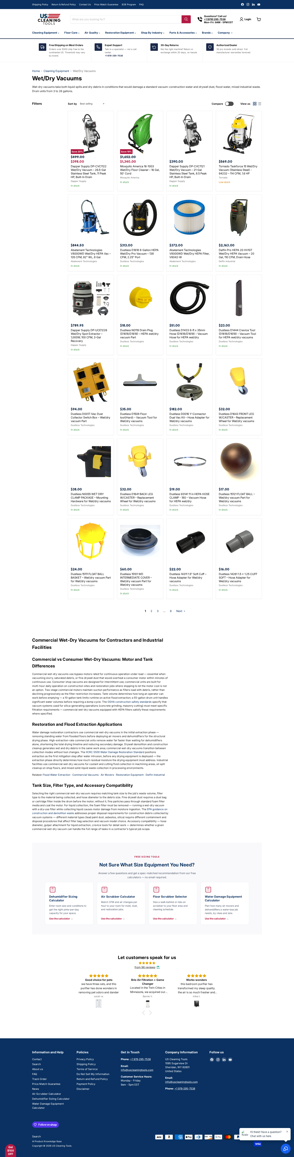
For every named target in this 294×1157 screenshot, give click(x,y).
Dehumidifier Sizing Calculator (51, 1098)
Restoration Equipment (120, 32)
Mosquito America (129, 177)
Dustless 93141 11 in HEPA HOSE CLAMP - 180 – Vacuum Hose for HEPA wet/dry (189, 497)
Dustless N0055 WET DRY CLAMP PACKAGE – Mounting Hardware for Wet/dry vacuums (91, 497)
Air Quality (92, 32)
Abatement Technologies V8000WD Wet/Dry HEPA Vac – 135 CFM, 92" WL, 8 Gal (91, 253)
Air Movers (107, 774)
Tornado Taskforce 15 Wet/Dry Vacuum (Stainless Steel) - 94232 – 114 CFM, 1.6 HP (238, 170)
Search (36, 1064)
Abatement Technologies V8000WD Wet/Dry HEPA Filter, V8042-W (189, 253)
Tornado (223, 177)
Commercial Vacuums (85, 774)
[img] (147, 963)
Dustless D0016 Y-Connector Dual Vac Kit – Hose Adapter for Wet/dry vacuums (189, 417)
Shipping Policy (40, 4)
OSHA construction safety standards (130, 701)
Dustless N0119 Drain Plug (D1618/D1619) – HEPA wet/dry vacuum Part (139, 333)
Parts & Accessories (182, 32)
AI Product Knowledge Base (47, 1141)
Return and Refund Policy (92, 1079)
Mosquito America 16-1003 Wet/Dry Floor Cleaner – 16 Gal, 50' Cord (140, 170)
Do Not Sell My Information (93, 1074)
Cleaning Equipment (45, 32)
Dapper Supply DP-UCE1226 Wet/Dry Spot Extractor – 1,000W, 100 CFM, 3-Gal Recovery (89, 335)
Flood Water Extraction (56, 774)
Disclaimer (83, 1088)
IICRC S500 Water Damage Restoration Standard (115, 752)
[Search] (186, 19)
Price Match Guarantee (106, 4)
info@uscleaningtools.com (137, 1070)
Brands (206, 32)
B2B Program (129, 4)
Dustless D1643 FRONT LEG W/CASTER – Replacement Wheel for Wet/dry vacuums (236, 417)
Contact (37, 1059)
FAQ (141, 4)
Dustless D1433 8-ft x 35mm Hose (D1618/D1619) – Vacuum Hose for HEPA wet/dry (188, 333)
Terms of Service (87, 1069)
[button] (144, 1012)
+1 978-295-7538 (114, 55)
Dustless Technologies (132, 261)
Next (179, 611)
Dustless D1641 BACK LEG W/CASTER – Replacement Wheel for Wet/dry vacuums (138, 497)
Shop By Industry (152, 32)
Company (224, 32)
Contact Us (85, 4)
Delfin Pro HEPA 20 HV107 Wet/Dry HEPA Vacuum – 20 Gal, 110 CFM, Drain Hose (236, 253)
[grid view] (254, 103)
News (35, 1088)
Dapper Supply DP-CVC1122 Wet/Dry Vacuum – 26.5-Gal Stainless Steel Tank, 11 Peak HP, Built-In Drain (89, 172)
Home (36, 71)
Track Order (39, 1079)
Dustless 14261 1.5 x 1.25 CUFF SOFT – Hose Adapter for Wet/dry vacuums (238, 577)
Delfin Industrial (227, 261)
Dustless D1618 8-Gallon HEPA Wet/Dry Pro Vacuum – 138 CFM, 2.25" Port (139, 253)
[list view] (259, 103)
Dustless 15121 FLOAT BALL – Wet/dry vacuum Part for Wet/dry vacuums (237, 497)
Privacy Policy (85, 1059)
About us (37, 1069)
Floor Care (71, 32)
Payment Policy (86, 1084)
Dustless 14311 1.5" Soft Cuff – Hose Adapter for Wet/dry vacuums (187, 577)
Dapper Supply (78, 181)
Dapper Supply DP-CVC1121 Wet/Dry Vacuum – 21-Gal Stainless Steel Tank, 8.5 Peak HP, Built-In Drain (188, 172)
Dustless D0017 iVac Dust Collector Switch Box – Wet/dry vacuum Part (90, 417)
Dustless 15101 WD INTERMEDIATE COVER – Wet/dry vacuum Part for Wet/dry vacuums (136, 579)
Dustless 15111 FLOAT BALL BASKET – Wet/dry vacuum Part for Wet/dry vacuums (91, 577)
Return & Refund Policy (64, 4)
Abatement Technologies (84, 261)
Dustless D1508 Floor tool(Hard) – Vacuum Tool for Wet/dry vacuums (138, 417)
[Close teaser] (18, 1144)
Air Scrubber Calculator (46, 1093)
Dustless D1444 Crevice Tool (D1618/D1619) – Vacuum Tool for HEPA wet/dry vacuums (237, 333)
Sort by (72, 103)
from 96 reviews (145, 967)
